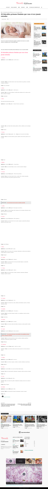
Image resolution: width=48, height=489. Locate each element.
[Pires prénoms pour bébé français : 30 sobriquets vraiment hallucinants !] (22, 451)
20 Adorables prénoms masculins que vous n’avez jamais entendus (24, 405)
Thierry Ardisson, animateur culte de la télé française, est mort (16, 441)
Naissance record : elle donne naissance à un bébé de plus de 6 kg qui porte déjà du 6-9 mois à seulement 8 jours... (37, 43)
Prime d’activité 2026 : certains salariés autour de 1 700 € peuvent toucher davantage (17, 425)
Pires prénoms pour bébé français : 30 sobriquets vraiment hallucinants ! (16, 452)
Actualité (14, 439)
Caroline (14, 427)
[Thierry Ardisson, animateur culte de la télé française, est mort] (22, 440)
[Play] (30, 461)
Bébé (1, 12)
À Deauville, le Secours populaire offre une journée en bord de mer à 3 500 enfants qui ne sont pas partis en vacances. (37, 36)
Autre (35, 26)
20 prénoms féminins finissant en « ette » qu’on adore (19, 465)
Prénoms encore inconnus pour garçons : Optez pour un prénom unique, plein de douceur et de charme (8, 405)
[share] (40, 465)
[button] (41, 7)
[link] (7, 465)
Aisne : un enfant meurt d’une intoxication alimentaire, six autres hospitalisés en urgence (15, 446)
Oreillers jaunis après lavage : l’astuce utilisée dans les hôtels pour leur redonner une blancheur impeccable (6, 425)
